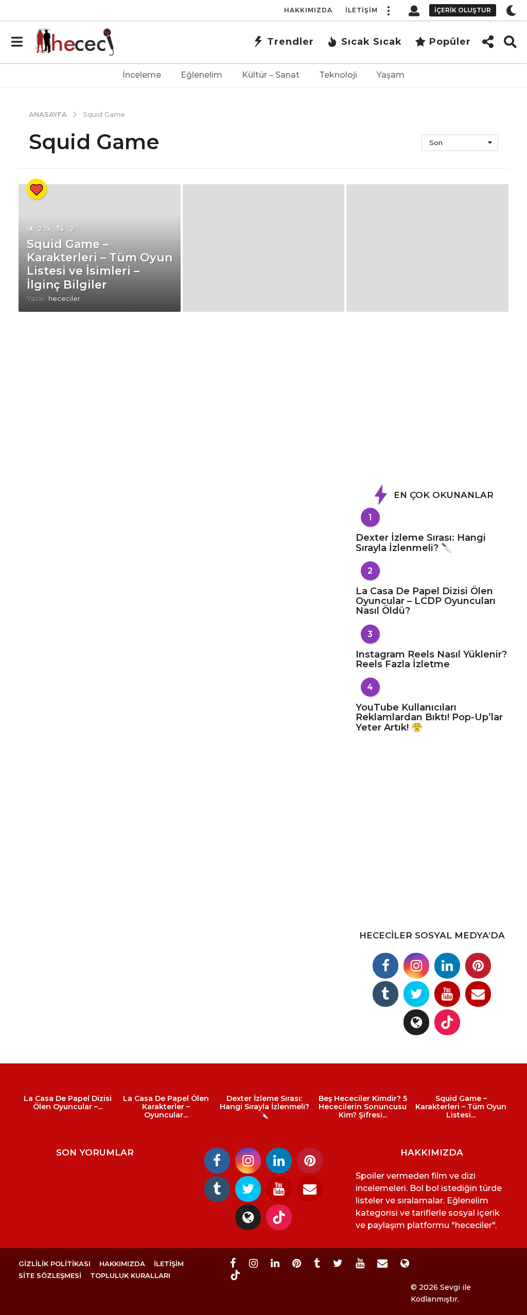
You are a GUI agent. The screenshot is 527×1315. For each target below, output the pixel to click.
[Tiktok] (447, 1022)
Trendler (290, 41)
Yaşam (391, 75)
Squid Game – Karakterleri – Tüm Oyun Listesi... (460, 1106)
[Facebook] (385, 966)
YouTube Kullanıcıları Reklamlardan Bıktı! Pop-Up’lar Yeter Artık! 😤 (429, 717)
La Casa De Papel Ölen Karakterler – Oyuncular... (166, 1106)
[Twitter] (416, 994)
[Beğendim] (36, 189)
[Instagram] (416, 966)
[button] (388, 10)
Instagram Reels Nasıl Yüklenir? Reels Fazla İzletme (431, 659)
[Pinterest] (478, 966)
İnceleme (141, 75)
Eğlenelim (201, 75)
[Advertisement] (433, 401)
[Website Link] (416, 1022)
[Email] (478, 994)
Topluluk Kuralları (130, 1275)
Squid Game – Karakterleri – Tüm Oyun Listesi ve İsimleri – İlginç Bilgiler (99, 264)
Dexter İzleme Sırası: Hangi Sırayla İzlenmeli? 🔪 (421, 542)
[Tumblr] (385, 994)
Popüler (450, 41)
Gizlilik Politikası (55, 1263)
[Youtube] (447, 994)
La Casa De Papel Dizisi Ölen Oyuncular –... (68, 1102)
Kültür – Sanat (271, 75)
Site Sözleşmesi (50, 1275)
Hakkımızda (308, 10)
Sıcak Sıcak (371, 41)
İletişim (361, 10)
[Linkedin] (447, 966)
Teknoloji (338, 75)
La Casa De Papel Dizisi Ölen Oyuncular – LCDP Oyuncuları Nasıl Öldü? (426, 601)
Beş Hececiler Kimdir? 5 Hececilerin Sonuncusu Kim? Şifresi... (363, 1106)
